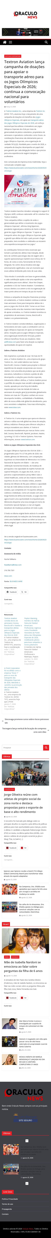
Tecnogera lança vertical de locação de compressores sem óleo (24, 730)
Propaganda (7, 1209)
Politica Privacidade (10, 1199)
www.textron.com (28, 439)
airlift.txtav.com (10, 342)
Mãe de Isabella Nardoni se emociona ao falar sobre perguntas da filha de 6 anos (23, 966)
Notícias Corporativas (12, 56)
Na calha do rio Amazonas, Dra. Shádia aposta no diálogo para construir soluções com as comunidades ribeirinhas (31, 908)
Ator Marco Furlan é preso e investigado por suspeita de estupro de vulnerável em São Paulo (31, 1025)
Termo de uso (7, 1204)
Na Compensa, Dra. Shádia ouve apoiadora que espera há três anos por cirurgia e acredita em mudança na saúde (33, 890)
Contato (5, 1214)
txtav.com (8, 576)
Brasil (7, 957)
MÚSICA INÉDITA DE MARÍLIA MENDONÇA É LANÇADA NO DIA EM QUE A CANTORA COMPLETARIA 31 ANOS (32, 1061)
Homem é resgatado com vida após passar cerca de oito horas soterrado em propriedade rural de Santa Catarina (33, 1043)
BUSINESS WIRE (16, 581)
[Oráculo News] (5, 42)
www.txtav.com (15, 407)
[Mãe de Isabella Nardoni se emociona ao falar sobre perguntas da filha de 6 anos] (25, 940)
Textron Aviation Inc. (14, 111)
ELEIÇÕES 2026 (9, 789)
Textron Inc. (40, 111)
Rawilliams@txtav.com (12, 565)
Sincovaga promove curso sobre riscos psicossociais (27, 721)
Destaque (15, 957)
